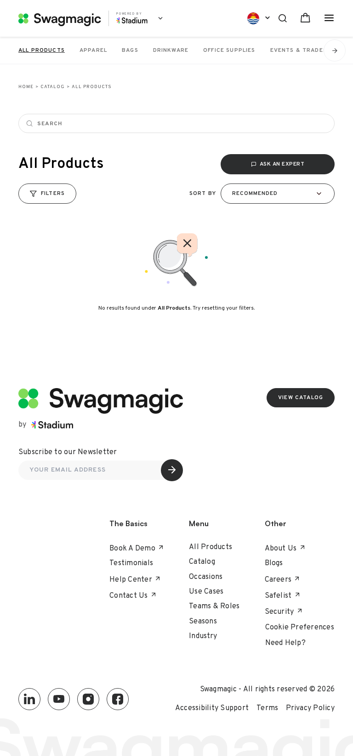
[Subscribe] (172, 470)
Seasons (203, 621)
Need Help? (285, 643)
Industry (203, 636)
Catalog (52, 87)
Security (279, 612)
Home (26, 87)
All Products (210, 547)
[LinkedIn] (29, 699)
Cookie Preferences (300, 627)
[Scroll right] (335, 50)
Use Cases (206, 591)
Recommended (255, 193)
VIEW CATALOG (300, 397)
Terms (267, 708)
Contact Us (128, 595)
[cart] (305, 18)
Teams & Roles (214, 606)
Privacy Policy (310, 708)
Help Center (130, 579)
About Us (281, 548)
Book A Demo (132, 548)
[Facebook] (118, 699)
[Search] (282, 17)
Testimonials (131, 563)
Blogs (274, 563)
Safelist (278, 595)
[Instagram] (88, 699)
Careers (278, 579)
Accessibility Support (212, 708)
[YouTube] (59, 699)
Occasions (205, 577)
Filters (53, 193)
